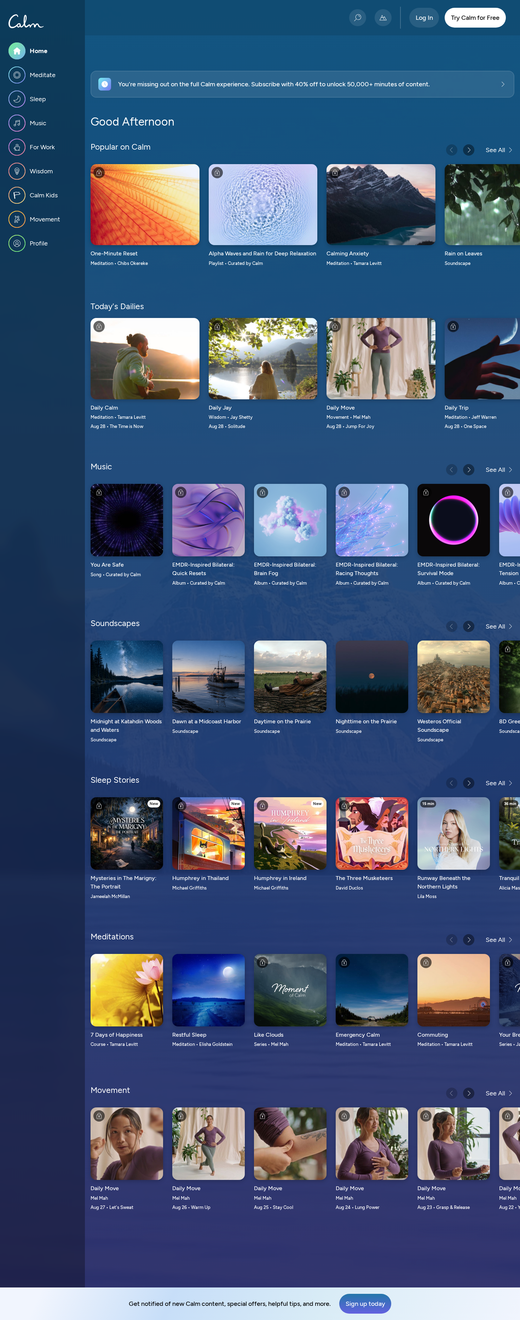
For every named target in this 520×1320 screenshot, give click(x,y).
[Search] (357, 17)
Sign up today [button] (365, 1304)
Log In (424, 18)
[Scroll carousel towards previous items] (451, 150)
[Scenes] (383, 17)
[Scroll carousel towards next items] (468, 150)
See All (495, 150)
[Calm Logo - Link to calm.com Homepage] (26, 21)
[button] (302, 84)
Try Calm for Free (475, 18)
